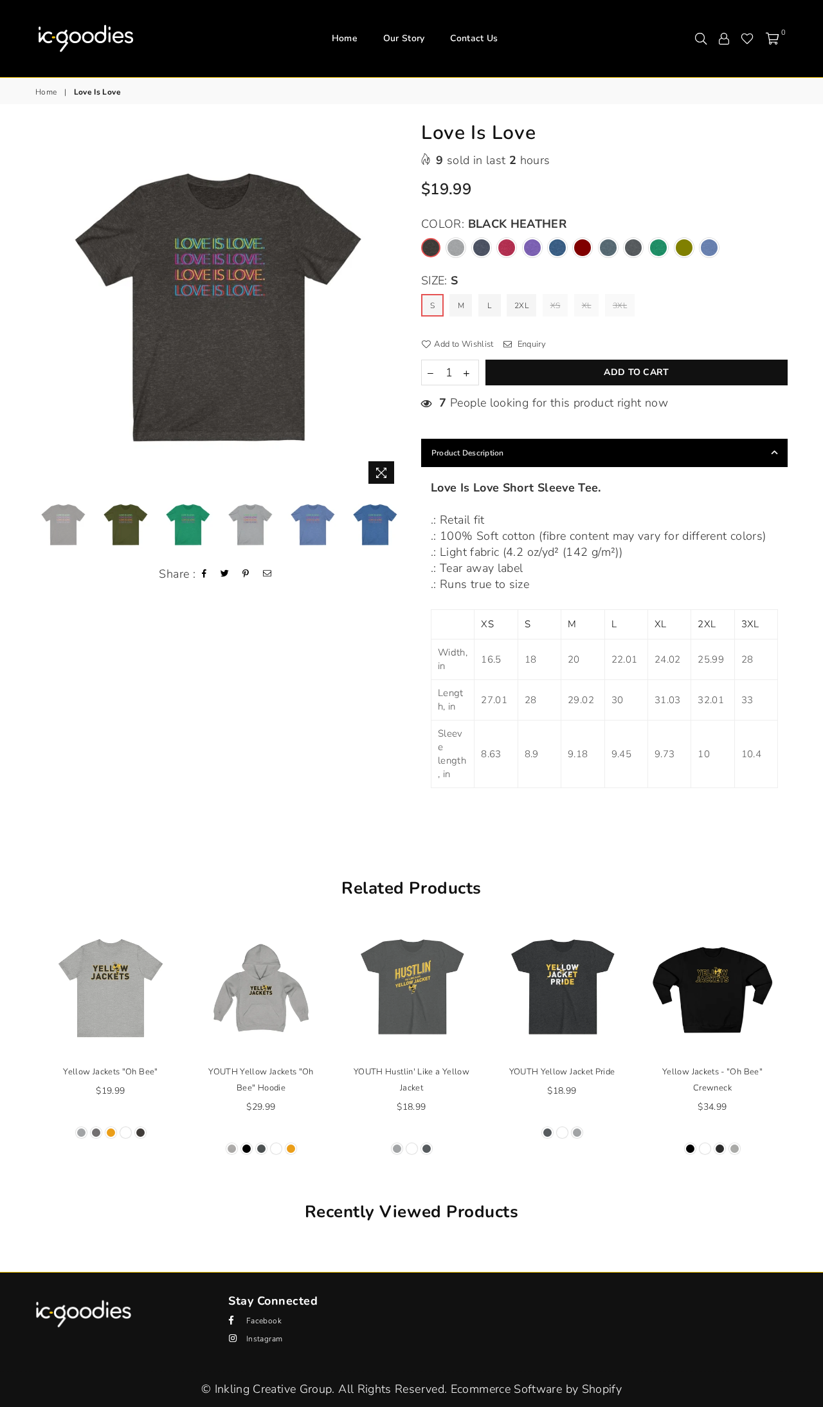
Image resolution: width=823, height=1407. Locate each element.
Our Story (404, 38)
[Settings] (724, 38)
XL (587, 305)
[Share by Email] (267, 574)
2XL (521, 305)
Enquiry (530, 344)
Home (344, 38)
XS (555, 305)
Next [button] (390, 307)
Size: (439, 280)
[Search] (700, 38)
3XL (620, 305)
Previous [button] (46, 307)
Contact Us (474, 38)
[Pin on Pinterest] (246, 574)
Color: (493, 224)
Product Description (467, 453)
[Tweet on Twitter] (225, 574)
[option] (218, 307)
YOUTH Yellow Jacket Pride (562, 1072)
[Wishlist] (747, 38)
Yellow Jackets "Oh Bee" (110, 1072)
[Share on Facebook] (204, 574)
